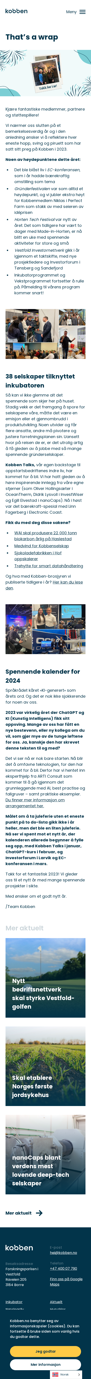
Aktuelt (56, 1301)
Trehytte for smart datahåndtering (48, 566)
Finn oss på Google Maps (66, 1282)
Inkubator (14, 1301)
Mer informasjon (46, 1364)
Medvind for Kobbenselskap (41, 546)
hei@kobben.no (63, 1252)
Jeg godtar (45, 1351)
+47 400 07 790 (63, 1268)
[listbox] (66, 1374)
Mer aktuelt (19, 1213)
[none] (66, 1374)
